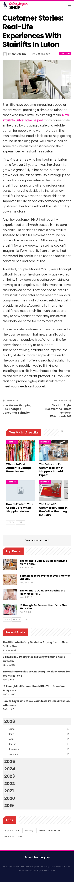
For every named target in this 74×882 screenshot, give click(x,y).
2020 (9, 798)
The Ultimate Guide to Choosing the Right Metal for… (42, 592)
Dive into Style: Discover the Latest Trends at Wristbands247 (58, 411)
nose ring (29, 830)
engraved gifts (11, 830)
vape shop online (13, 836)
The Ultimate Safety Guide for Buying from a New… (43, 562)
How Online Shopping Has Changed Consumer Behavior (17, 409)
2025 (9, 761)
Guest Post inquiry (37, 857)
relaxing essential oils (49, 830)
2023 (9, 776)
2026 (9, 721)
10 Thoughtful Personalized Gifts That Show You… (44, 607)
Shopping (65, 53)
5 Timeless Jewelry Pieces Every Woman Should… (45, 577)
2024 (9, 769)
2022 (9, 784)
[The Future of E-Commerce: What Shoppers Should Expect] (53, 450)
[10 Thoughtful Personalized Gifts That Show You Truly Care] (10, 609)
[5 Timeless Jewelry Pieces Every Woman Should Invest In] (10, 579)
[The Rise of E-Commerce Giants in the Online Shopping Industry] (53, 490)
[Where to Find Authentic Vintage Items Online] (20, 450)
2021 (9, 791)
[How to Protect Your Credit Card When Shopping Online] (20, 490)
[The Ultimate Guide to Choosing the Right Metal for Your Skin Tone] (10, 594)
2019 (9, 806)
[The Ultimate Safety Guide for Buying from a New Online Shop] (10, 564)
